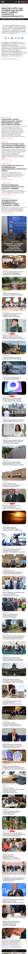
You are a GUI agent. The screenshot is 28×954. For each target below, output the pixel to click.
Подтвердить (14, 950)
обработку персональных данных (10, 946)
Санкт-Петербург (12, 19)
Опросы (18, 19)
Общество (4, 19)
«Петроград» (22, 33)
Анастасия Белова (11, 59)
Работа (23, 19)
